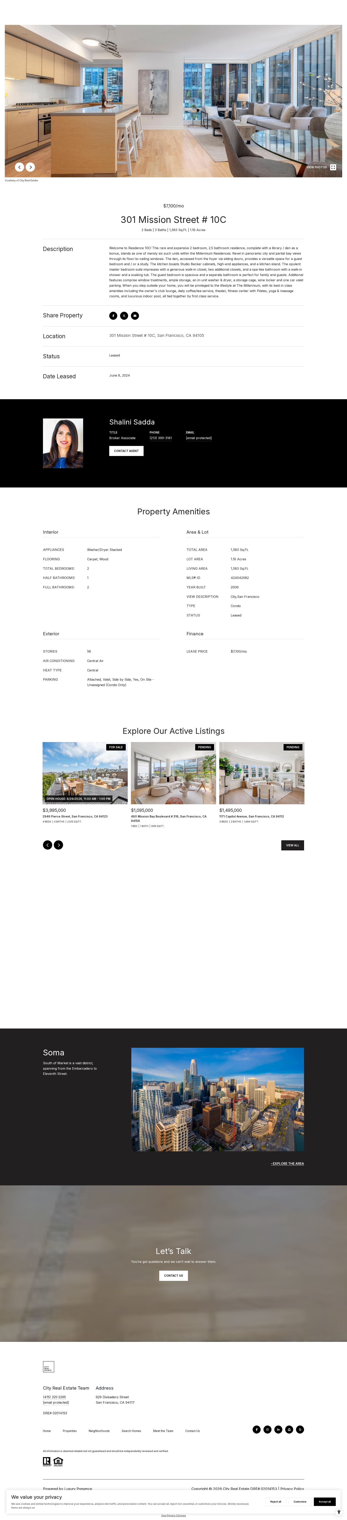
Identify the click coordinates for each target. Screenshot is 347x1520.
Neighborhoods (99, 1431)
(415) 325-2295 (54, 1397)
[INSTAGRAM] (267, 1430)
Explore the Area (288, 1164)
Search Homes (131, 1431)
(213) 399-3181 (161, 438)
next (30, 167)
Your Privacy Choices (173, 1515)
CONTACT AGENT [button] (126, 451)
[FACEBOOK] (257, 1430)
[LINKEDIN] (278, 1430)
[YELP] (300, 1430)
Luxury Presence (78, 1489)
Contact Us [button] (173, 1275)
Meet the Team (163, 1431)
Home (47, 1431)
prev (19, 167)
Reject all (275, 1501)
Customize (300, 1501)
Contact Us (192, 1431)
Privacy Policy (292, 1489)
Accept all (325, 1501)
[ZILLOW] (289, 1430)
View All (292, 845)
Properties (70, 1431)
